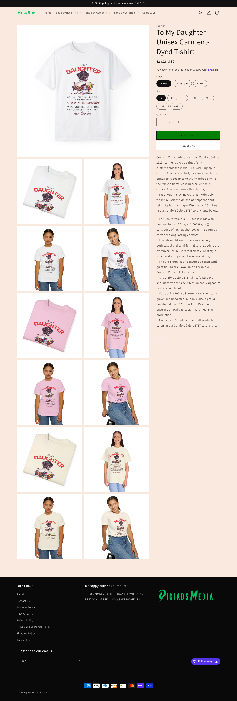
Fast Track (44, 692)
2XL (208, 98)
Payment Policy (26, 607)
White (164, 83)
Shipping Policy (26, 633)
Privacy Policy (25, 613)
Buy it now (188, 146)
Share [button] (164, 337)
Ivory (200, 83)
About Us (22, 594)
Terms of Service (26, 640)
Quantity (161, 114)
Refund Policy (25, 620)
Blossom (182, 83)
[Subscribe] (79, 661)
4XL (176, 106)
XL (194, 98)
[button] (69, 12)
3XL (162, 106)
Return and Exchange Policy (33, 627)
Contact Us (23, 600)
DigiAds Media (31, 692)
